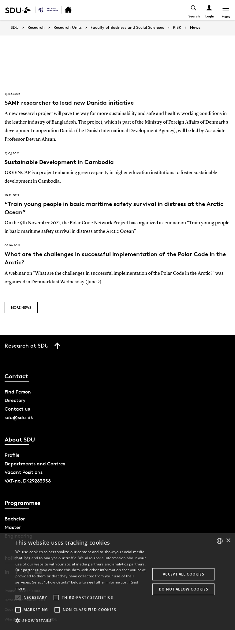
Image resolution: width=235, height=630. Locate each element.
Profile (12, 455)
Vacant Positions (24, 472)
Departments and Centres (35, 464)
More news (21, 307)
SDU (15, 27)
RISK (177, 27)
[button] (18, 597)
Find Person (18, 392)
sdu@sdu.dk (19, 417)
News (195, 27)
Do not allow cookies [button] (183, 589)
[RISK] (48, 10)
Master (13, 527)
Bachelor (15, 519)
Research (36, 27)
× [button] (228, 540)
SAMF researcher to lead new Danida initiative (69, 102)
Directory (15, 400)
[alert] (117, 581)
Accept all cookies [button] (183, 574)
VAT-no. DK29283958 (28, 481)
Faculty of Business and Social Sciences (127, 27)
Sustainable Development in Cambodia (59, 162)
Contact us (17, 409)
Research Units (68, 27)
